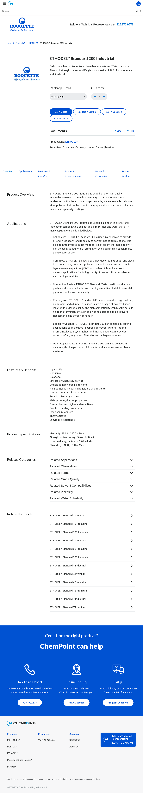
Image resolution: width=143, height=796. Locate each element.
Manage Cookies (93, 779)
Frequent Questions (118, 702)
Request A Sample (87, 112)
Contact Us (74, 740)
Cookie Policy (65, 779)
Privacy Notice (51, 779)
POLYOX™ (12, 746)
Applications (26, 171)
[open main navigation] (4, 3)
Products (20, 43)
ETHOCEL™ (32, 43)
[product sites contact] (138, 3)
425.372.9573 (124, 24)
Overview (8, 171)
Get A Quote (61, 112)
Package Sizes (60, 88)
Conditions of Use (14, 779)
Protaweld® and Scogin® (19, 760)
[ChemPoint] (22, 726)
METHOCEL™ (13, 740)
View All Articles (46, 740)
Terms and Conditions (34, 779)
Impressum (78, 779)
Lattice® (11, 766)
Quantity (97, 88)
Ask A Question (114, 112)
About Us (73, 746)
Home (9, 43)
